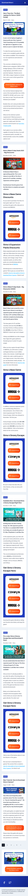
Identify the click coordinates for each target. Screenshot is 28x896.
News (5, 10)
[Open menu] (25, 3)
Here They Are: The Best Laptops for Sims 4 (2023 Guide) (11, 15)
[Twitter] (10, 882)
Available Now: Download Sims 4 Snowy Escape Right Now (13, 502)
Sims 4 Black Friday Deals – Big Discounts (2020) (13, 288)
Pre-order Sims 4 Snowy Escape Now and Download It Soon (13, 638)
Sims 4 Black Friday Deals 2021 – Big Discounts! (13, 151)
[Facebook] (4, 882)
